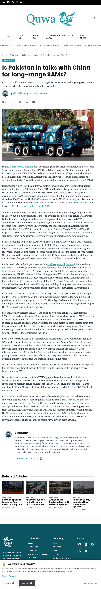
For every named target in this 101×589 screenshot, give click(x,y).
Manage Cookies (91, 583)
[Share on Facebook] (13, 102)
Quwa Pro (32, 550)
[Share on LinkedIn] (26, 102)
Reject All (9, 583)
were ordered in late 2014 (36, 206)
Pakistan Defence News (26, 45)
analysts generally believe (60, 264)
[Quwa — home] (50, 17)
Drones (56, 554)
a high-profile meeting (21, 166)
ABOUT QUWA (83, 36)
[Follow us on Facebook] (13, 2)
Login (30, 543)
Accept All (27, 583)
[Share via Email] (33, 102)
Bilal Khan (17, 93)
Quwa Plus (33, 546)
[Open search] (94, 18)
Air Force (57, 546)
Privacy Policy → (9, 576)
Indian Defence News (72, 45)
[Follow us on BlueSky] (21, 2)
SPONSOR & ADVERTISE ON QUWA (59, 36)
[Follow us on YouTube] (4, 2)
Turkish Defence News (49, 45)
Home (4, 55)
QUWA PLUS (19, 36)
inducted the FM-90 (78, 202)
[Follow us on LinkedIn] (8, 2)
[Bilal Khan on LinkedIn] (41, 458)
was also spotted (32, 281)
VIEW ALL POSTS (24, 458)
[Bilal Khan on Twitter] (38, 458)
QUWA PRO (35, 36)
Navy (55, 550)
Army (55, 543)
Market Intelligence (62, 558)
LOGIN (8, 36)
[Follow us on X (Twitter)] (17, 2)
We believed (74, 399)
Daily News (14, 55)
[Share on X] (19, 102)
